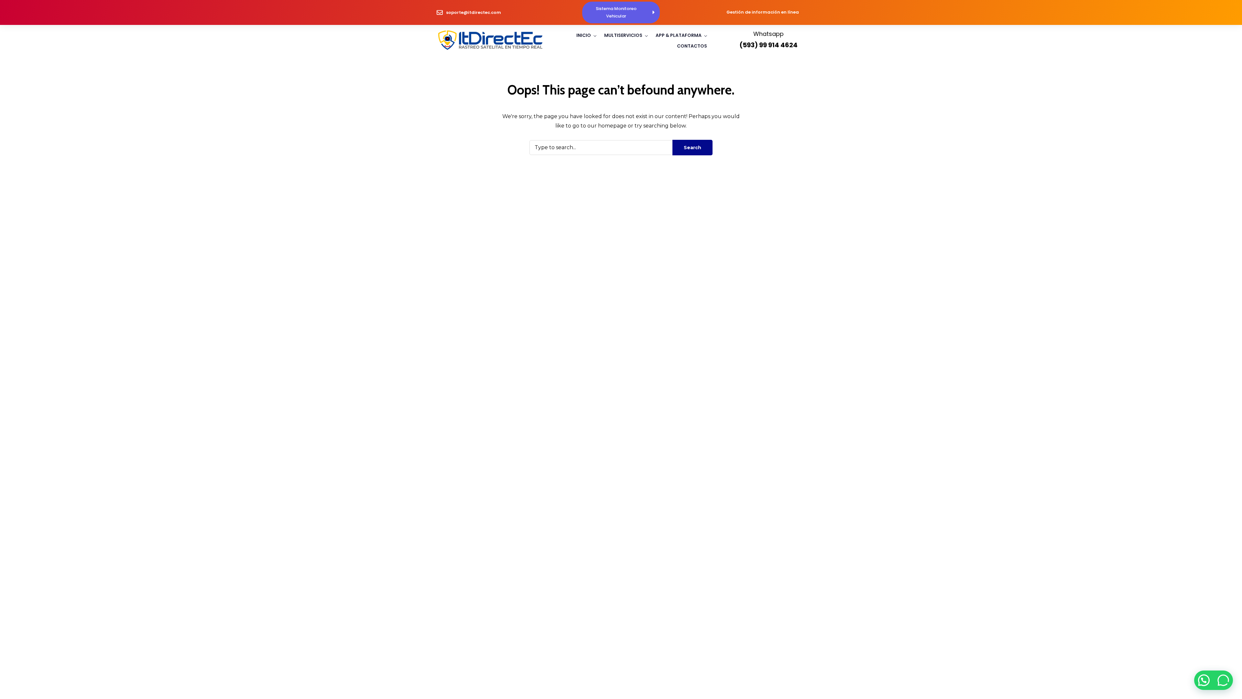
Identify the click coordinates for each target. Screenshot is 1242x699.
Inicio (583, 35)
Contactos (692, 46)
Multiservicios (623, 35)
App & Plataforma (679, 35)
